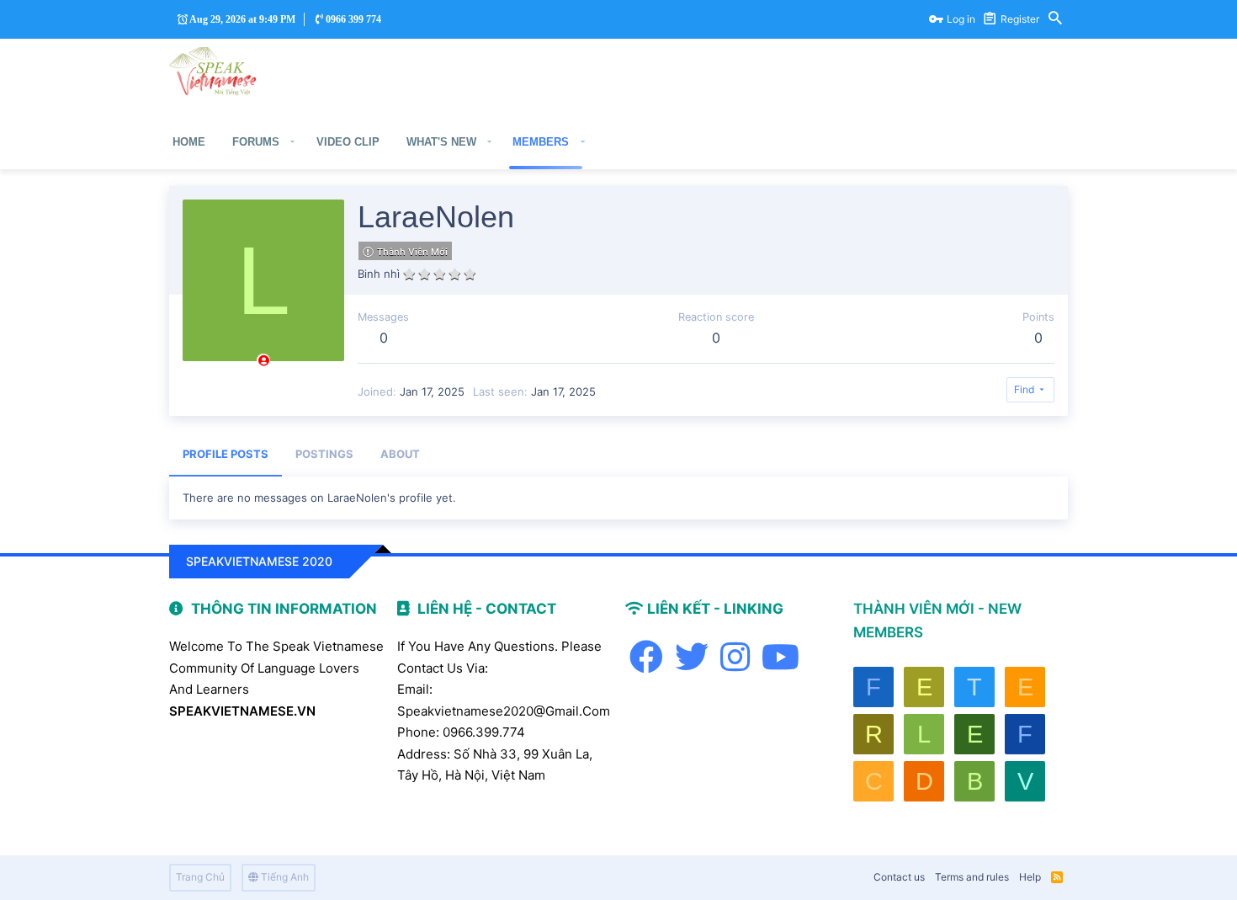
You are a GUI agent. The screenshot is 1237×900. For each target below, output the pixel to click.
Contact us (899, 877)
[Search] (1055, 19)
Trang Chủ (200, 877)
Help (1030, 877)
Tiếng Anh (283, 877)
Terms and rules (972, 877)
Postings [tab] (324, 454)
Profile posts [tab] (225, 454)
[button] (293, 141)
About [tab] (400, 454)
